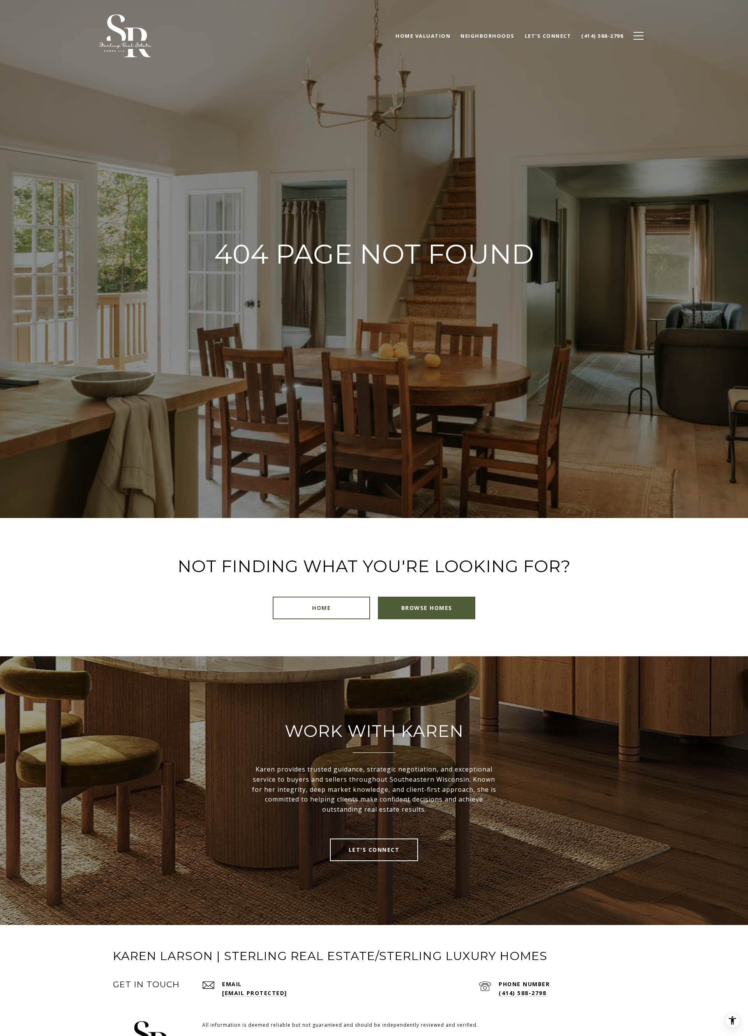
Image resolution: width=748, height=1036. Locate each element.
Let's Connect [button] (374, 849)
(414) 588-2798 (522, 993)
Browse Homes (426, 607)
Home (321, 607)
